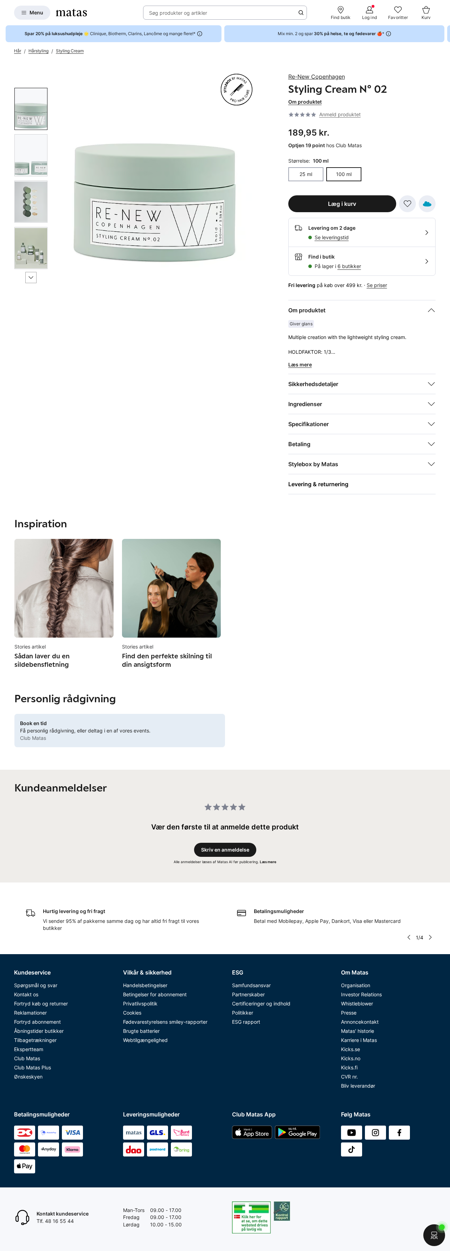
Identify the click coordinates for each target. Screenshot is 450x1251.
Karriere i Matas (359, 1040)
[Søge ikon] (301, 12)
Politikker (242, 1013)
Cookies (132, 1013)
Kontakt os (26, 994)
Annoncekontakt (360, 1022)
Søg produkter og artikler (178, 13)
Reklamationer (30, 1013)
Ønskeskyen (28, 1077)
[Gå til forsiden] (71, 13)
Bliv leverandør (358, 1086)
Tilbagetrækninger (35, 1040)
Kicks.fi (349, 1067)
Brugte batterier (141, 1031)
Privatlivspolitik (140, 1003)
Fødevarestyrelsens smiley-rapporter (165, 1022)
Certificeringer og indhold (261, 1003)
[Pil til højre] (444, 33)
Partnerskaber (248, 994)
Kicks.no (350, 1058)
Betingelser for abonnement (155, 994)
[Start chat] (434, 1235)
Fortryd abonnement (37, 1022)
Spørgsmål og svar (35, 985)
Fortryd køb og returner (41, 1003)
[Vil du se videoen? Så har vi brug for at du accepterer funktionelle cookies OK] (155, 170)
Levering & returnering (318, 484)
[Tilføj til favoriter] (407, 203)
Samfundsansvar (251, 985)
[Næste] (31, 277)
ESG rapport (246, 1022)
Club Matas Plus (32, 1067)
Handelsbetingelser (145, 985)
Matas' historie (357, 1031)
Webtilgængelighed (145, 1040)
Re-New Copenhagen (316, 76)
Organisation (355, 985)
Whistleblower (357, 1003)
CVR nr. (349, 1077)
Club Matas (27, 1058)
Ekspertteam (28, 1049)
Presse (348, 1013)
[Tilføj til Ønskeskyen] (427, 203)
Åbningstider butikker (39, 1031)
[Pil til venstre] (408, 937)
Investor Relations (361, 994)
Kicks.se (350, 1049)
